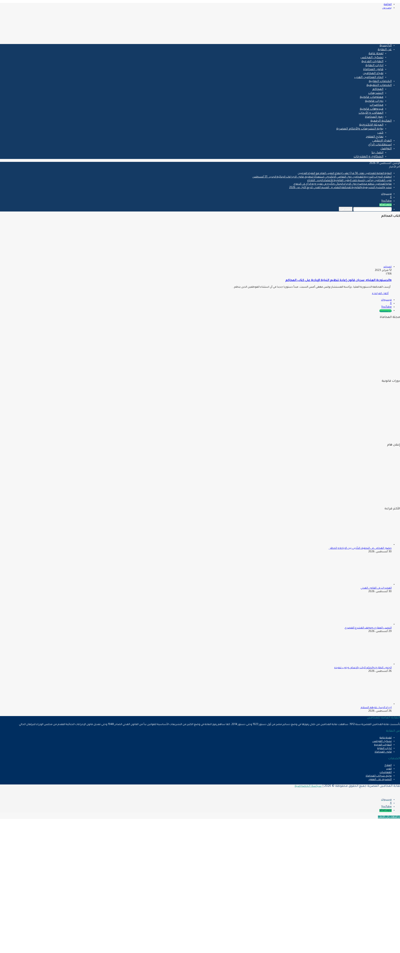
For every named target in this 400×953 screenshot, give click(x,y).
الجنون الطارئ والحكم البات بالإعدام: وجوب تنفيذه (363, 667)
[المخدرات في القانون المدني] (369, 584)
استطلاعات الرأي (380, 145)
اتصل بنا (377, 153)
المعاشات (386, 772)
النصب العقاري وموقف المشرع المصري (368, 628)
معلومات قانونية (371, 97)
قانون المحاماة (373, 69)
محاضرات (376, 105)
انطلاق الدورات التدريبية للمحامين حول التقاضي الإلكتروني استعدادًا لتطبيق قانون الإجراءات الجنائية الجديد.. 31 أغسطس (322, 177)
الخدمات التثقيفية (379, 85)
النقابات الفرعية (372, 61)
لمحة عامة (376, 53)
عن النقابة (385, 50)
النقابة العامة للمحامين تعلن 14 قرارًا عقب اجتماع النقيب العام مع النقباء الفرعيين (345, 173)
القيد (389, 769)
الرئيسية (386, 46)
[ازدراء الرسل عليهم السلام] (369, 704)
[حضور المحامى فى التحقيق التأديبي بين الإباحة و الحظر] (369, 544)
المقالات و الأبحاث (371, 113)
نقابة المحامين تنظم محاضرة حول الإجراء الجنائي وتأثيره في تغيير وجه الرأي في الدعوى (342, 184)
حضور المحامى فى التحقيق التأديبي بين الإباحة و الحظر (360, 548)
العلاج (388, 765)
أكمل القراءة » (380, 293)
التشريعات (375, 93)
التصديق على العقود (380, 779)
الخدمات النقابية (380, 81)
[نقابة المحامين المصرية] (351, 39)
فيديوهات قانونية (371, 109)
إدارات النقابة (374, 65)
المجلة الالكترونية (371, 125)
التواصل (386, 149)
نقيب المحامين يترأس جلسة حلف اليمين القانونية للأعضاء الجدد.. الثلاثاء (349, 180)
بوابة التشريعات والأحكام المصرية (359, 129)
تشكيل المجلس (371, 57)
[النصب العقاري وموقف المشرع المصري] (369, 624)
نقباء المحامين (373, 73)
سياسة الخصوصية (308, 786)
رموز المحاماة (374, 117)
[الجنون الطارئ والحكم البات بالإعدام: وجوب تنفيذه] (369, 664)
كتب (380, 133)
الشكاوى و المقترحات (368, 157)
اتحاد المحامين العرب (368, 77)
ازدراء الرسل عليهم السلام (376, 707)
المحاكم (377, 89)
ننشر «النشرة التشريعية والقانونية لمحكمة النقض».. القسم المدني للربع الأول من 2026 (340, 187)
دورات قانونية (374, 101)
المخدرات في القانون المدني (376, 588)
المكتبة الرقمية (381, 121)
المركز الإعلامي (382, 141)
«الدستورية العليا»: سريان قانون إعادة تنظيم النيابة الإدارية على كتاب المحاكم (338, 280)
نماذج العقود (374, 137)
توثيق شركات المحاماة (379, 776)
